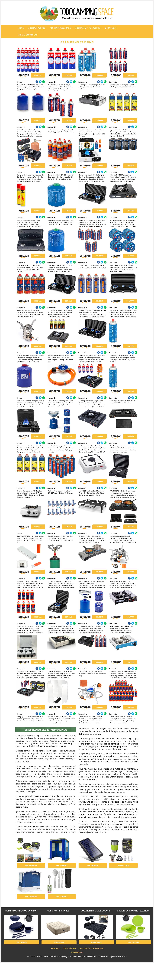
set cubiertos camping (60, 28)
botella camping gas (28, 34)
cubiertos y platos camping (87, 28)
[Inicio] (77, 19)
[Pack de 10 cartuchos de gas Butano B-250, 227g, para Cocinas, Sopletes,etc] (61, 466)
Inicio (21, 28)
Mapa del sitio (77, 952)
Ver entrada (31, 865)
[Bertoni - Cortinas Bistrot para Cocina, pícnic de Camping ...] (61, 850)
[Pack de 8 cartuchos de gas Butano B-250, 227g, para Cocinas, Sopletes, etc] (123, 60)
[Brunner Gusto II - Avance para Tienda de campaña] (31, 881)
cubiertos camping (36, 28)
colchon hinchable (58, 911)
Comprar (38, 75)
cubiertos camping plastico (133, 911)
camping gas (110, 28)
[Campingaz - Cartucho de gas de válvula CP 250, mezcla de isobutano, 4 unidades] (92, 60)
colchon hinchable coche (95, 911)
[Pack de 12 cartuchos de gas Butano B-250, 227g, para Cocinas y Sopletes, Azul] (92, 240)
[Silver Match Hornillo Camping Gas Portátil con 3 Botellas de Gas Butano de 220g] (92, 647)
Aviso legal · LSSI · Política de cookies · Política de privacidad (77, 948)
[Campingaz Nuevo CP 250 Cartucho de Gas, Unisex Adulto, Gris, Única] (123, 376)
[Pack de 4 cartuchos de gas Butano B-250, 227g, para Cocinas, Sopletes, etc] (61, 105)
